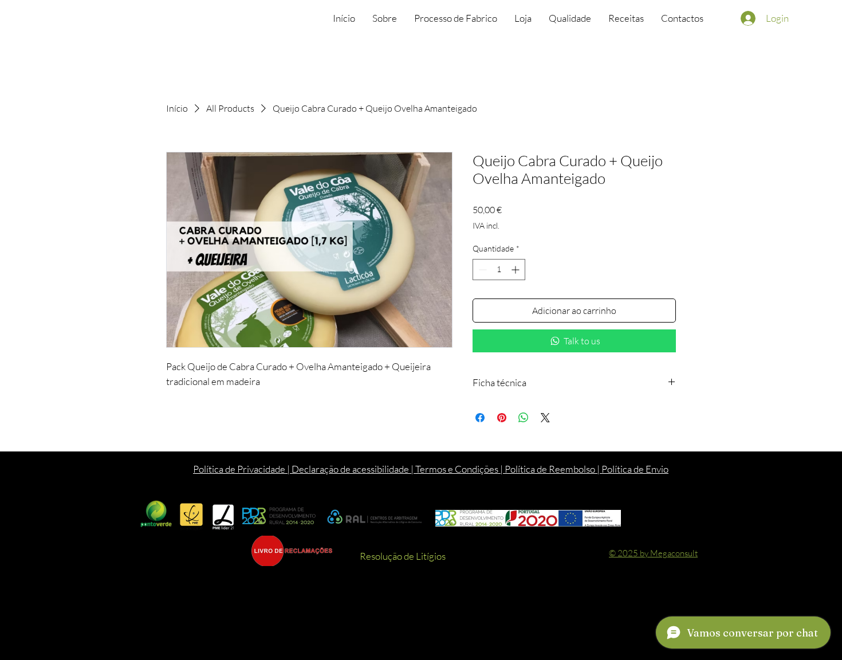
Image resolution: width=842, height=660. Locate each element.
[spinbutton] (499, 270)
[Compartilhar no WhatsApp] (523, 418)
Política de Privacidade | (242, 469)
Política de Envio (634, 469)
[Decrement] (481, 270)
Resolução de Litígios (403, 556)
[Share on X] (545, 418)
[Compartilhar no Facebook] (480, 418)
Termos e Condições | (460, 469)
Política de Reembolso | (553, 469)
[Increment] (516, 270)
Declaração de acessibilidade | (353, 469)
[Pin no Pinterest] (502, 418)
